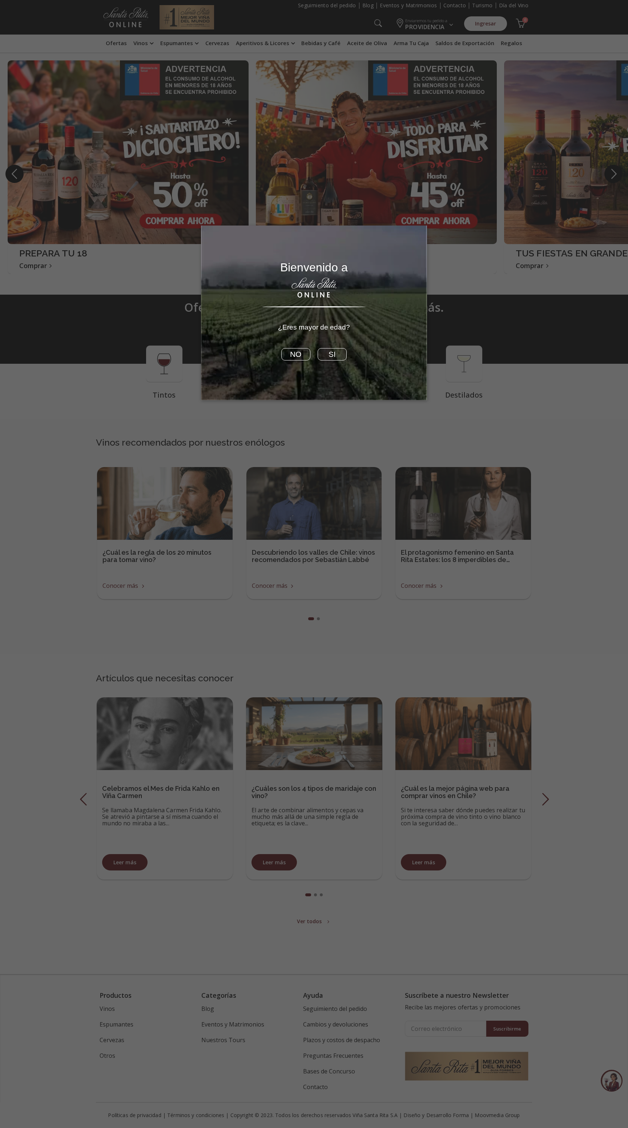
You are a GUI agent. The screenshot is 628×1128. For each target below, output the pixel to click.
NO (295, 354)
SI (332, 354)
